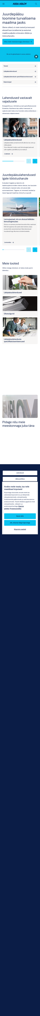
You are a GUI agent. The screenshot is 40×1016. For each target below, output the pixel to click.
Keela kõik (20, 516)
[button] (35, 161)
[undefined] (36, 56)
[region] (20, 508)
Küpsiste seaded (20, 529)
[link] (20, 66)
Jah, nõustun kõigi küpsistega (20, 523)
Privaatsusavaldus (15, 509)
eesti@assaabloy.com (14, 469)
